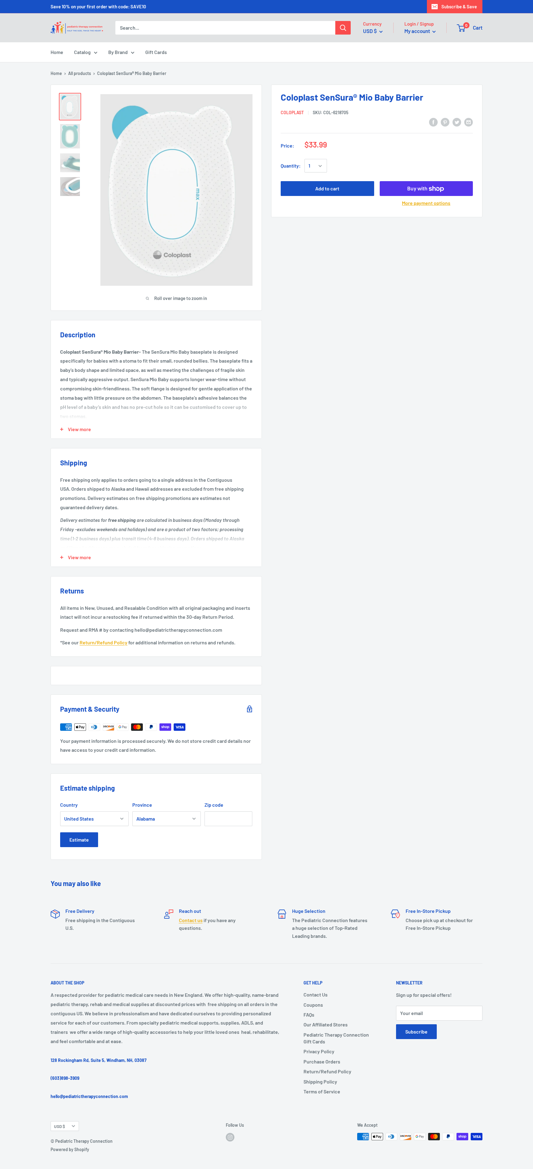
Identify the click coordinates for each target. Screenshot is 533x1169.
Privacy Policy (319, 1051)
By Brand (118, 52)
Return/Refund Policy (103, 642)
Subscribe (416, 1031)
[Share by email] (468, 122)
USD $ (59, 1126)
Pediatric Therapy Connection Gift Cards (336, 1038)
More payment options (426, 203)
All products (79, 73)
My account (417, 31)
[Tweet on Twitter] (456, 122)
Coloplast (292, 112)
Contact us (191, 920)
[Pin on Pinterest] (445, 122)
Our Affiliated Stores (326, 1024)
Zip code (214, 805)
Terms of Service (322, 1091)
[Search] (343, 28)
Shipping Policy (320, 1081)
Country (69, 805)
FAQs (309, 1014)
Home (57, 52)
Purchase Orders (322, 1061)
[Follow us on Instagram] (230, 1137)
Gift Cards (156, 52)
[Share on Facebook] (433, 122)
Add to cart (327, 189)
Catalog (82, 52)
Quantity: (291, 166)
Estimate (79, 839)
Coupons (313, 1005)
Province (142, 805)
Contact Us (316, 994)
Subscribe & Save (459, 6)
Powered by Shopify (70, 1149)
